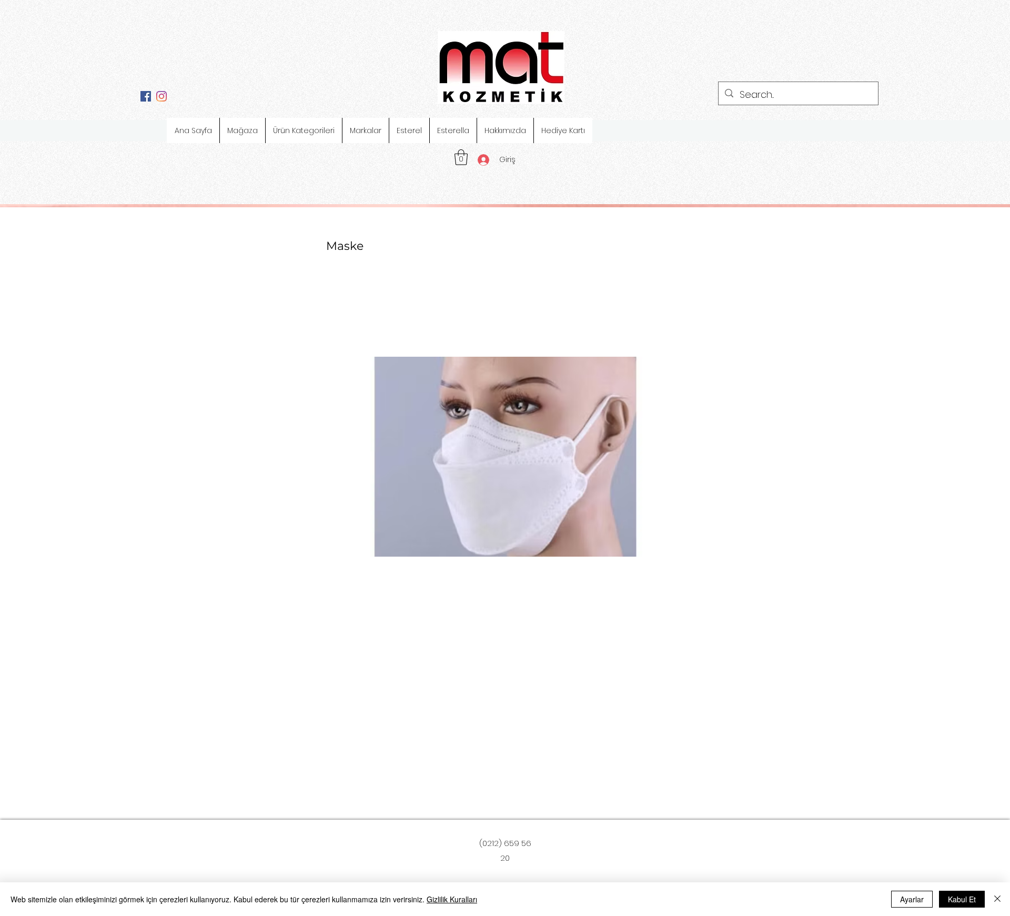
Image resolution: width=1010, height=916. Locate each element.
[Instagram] (161, 96)
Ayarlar (912, 899)
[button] (461, 157)
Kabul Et (962, 899)
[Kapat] (997, 899)
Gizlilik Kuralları (452, 899)
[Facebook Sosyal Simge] (145, 96)
